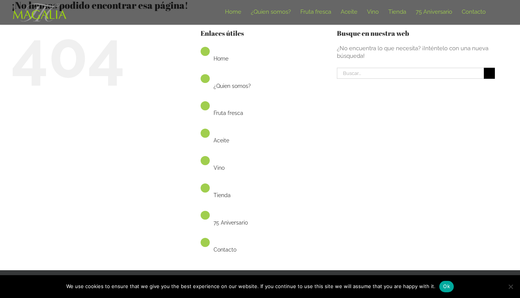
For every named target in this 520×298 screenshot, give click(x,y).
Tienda (222, 195)
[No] (510, 286)
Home (221, 59)
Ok (446, 286)
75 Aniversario (231, 223)
